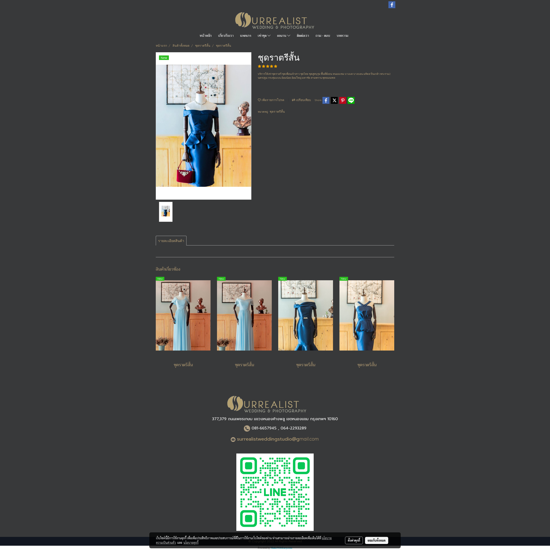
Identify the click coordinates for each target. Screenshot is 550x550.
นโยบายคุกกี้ (191, 542)
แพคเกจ (245, 36)
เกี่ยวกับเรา (226, 36)
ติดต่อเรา (303, 36)
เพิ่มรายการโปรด (272, 100)
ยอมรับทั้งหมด (377, 540)
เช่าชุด (262, 36)
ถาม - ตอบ (323, 36)
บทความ (342, 36)
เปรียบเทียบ (303, 100)
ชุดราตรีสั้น (277, 111)
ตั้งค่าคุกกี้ (354, 540)
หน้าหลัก (206, 36)
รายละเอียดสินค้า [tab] (171, 241)
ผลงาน (282, 36)
